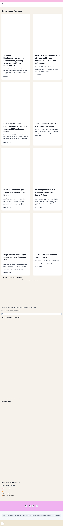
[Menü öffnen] (2, 3)
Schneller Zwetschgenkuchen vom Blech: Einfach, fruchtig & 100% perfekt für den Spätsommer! (13, 60)
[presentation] (15, 33)
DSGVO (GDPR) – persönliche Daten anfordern (48, 515)
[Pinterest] (3, 0)
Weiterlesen (7, 76)
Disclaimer (34, 515)
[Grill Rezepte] (31, 441)
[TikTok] (4, 0)
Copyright (16, 515)
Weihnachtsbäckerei (7, 493)
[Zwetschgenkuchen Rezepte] (31, 357)
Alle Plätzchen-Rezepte (8, 495)
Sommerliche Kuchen (8, 490)
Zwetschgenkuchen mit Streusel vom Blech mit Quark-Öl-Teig (45, 192)
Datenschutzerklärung (25, 515)
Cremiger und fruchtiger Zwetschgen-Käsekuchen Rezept (14, 192)
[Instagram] (2, 0)
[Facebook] (5, 0)
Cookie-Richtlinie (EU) (8, 515)
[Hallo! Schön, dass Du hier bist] (31, 292)
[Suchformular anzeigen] (61, 1)
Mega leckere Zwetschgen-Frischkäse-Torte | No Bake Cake (15, 257)
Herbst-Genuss (6, 491)
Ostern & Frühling (7, 488)
